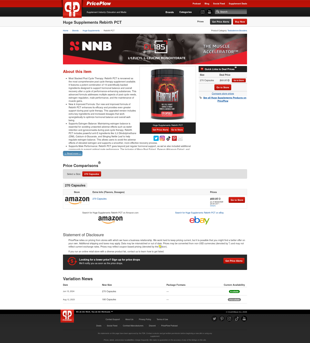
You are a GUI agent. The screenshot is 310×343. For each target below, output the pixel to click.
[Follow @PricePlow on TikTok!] (237, 319)
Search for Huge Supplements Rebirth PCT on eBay (199, 212)
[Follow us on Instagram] (229, 319)
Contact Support (113, 319)
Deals (98, 325)
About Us (129, 319)
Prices (200, 21)
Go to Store (239, 80)
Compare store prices (223, 93)
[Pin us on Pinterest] (222, 319)
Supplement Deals (238, 3)
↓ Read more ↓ (73, 153)
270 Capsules (91, 174)
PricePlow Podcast (169, 325)
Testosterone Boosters (237, 30)
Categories (185, 12)
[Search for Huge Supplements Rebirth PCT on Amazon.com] (110, 219)
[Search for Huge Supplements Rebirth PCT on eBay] (200, 219)
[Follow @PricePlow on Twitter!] (214, 319)
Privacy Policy (145, 319)
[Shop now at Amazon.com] (77, 200)
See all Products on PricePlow (224, 99)
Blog (207, 3)
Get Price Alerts (220, 21)
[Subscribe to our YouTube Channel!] (209, 12)
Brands (169, 12)
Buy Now (240, 21)
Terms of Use (162, 319)
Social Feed (219, 3)
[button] (155, 154)
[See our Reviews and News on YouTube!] (244, 319)
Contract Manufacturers (133, 325)
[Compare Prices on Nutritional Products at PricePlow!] (68, 315)
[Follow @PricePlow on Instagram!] (203, 12)
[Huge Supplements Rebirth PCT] (167, 94)
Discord (152, 325)
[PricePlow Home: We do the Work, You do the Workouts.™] (73, 9)
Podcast (197, 3)
